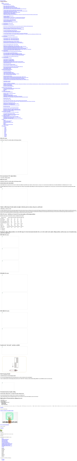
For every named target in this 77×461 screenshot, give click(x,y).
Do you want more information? (4, 424)
